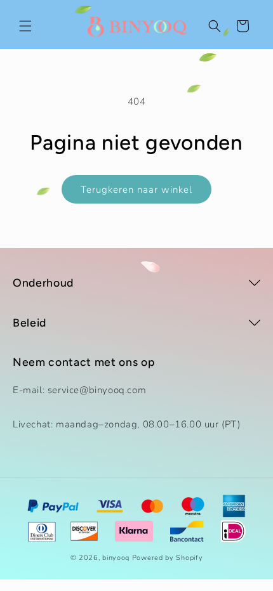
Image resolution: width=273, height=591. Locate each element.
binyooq (116, 557)
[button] (25, 26)
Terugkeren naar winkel (136, 189)
